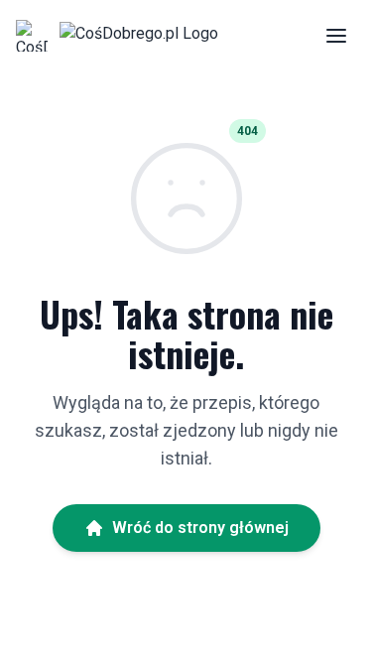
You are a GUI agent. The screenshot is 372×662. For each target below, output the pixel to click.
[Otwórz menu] (336, 36)
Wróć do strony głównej (200, 527)
